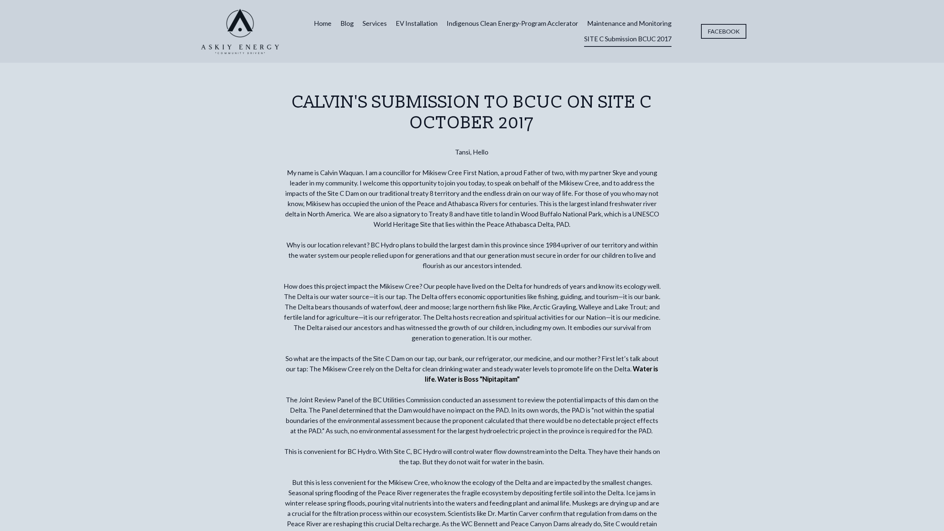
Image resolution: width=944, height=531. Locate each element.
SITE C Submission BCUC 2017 (627, 39)
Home (323, 23)
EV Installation (417, 23)
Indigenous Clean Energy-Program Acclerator (512, 23)
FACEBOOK (724, 31)
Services (374, 23)
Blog (347, 23)
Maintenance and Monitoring (629, 23)
